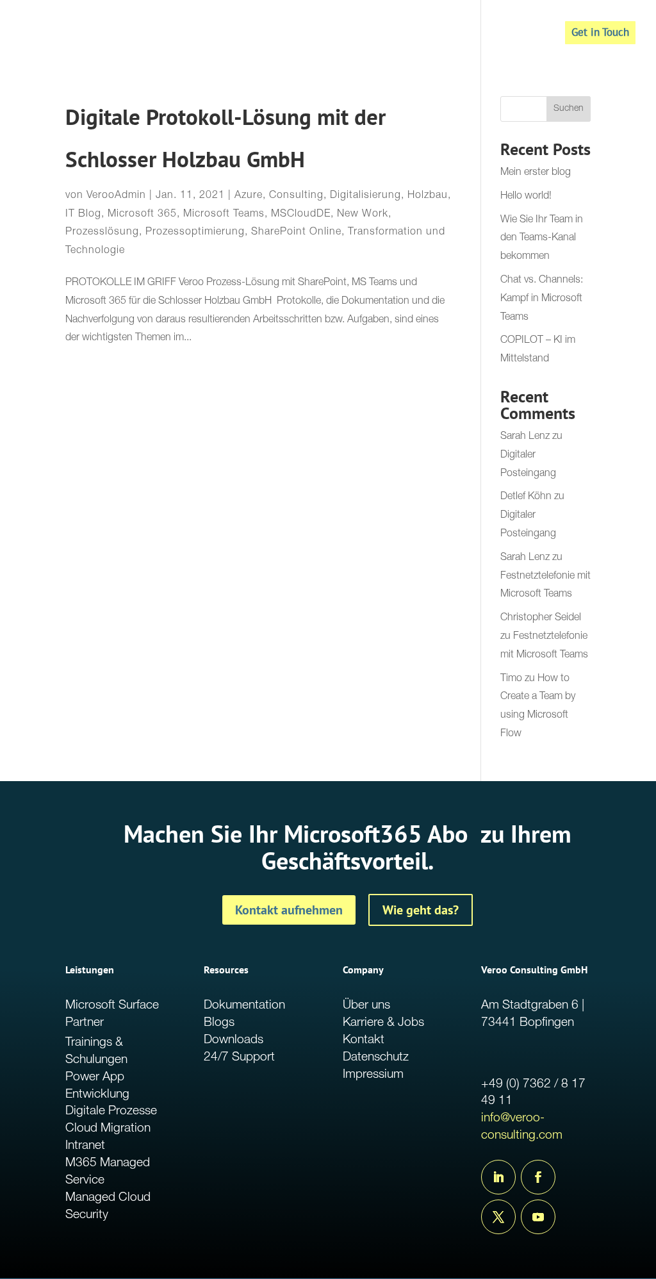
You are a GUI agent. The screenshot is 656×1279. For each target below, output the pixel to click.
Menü (522, 34)
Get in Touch (600, 32)
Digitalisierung (365, 196)
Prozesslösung (102, 232)
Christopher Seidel (540, 618)
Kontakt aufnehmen (289, 910)
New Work (362, 215)
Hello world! (526, 197)
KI (488, 34)
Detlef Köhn (526, 497)
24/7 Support (239, 1058)
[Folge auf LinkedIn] (498, 1177)
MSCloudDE (301, 215)
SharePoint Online (296, 232)
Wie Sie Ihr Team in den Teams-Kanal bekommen (541, 239)
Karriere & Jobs (383, 1023)
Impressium (373, 1075)
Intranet (85, 1146)
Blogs (219, 1023)
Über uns (366, 1006)
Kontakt (363, 1040)
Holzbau (427, 196)
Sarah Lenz (525, 437)
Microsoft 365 (142, 215)
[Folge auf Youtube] (538, 1217)
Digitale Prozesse (111, 1111)
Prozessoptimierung (195, 232)
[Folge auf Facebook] (538, 1177)
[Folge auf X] (498, 1217)
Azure (248, 196)
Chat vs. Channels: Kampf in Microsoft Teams (541, 299)
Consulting (296, 196)
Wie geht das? (420, 910)
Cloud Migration (108, 1129)
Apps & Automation (294, 34)
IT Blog (83, 215)
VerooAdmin (116, 196)
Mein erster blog (535, 173)
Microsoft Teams (224, 215)
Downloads (233, 1040)
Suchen (569, 108)
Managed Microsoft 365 (411, 34)
